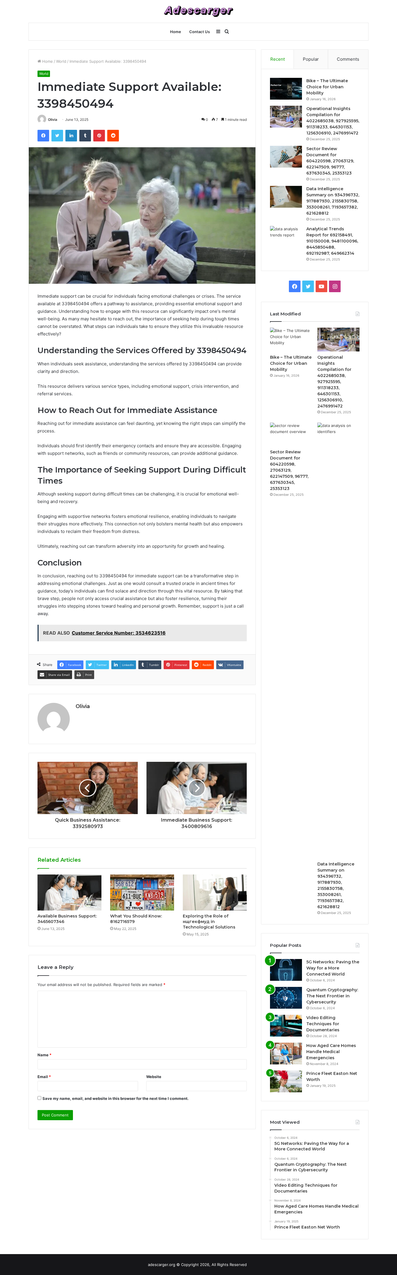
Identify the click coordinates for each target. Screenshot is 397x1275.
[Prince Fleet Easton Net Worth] (286, 1081)
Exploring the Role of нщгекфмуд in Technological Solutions (209, 921)
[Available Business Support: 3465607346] (69, 892)
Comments (348, 59)
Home (175, 31)
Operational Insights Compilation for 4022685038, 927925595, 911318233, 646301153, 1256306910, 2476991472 (332, 121)
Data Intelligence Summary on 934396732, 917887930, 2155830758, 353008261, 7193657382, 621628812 (332, 201)
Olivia (52, 119)
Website (153, 1076)
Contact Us (199, 31)
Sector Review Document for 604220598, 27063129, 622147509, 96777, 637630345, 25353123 (330, 161)
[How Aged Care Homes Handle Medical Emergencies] (286, 1053)
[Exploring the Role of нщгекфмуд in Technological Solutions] (215, 892)
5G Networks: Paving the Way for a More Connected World (332, 968)
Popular (311, 59)
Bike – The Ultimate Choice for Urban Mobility (327, 87)
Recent (277, 59)
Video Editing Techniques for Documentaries (322, 1023)
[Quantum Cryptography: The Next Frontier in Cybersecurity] (286, 998)
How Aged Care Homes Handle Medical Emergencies (331, 1051)
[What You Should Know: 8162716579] (142, 892)
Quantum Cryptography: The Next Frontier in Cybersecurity (332, 996)
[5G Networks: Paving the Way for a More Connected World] (286, 970)
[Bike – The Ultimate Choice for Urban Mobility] (286, 89)
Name (44, 1055)
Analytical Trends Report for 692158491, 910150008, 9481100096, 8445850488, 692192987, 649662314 (332, 241)
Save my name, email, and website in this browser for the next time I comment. (115, 1098)
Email (44, 1076)
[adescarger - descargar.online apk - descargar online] (198, 11)
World (61, 61)
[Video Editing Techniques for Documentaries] (286, 1026)
